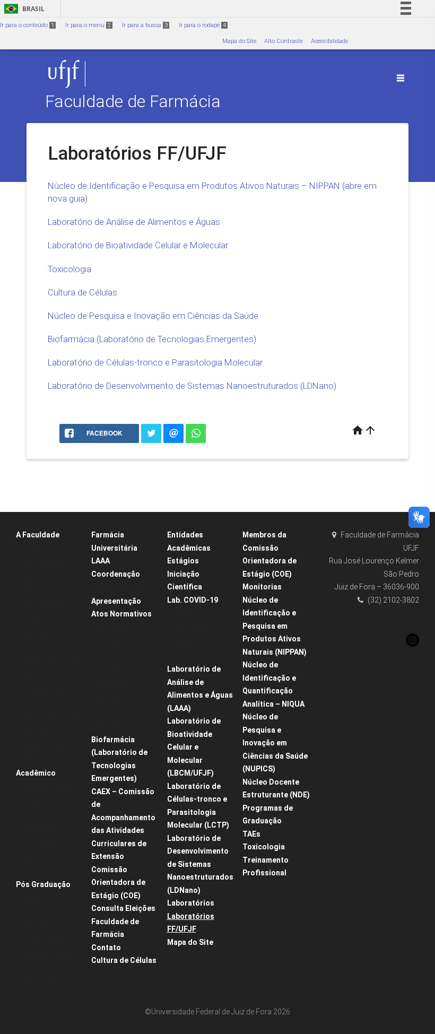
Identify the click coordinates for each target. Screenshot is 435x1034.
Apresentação (116, 601)
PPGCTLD (34, 912)
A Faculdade (37, 535)
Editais (30, 703)
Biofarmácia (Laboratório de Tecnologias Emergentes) (152, 339)
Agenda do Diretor (46, 577)
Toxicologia (69, 269)
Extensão (33, 857)
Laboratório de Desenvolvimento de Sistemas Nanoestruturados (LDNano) (192, 385)
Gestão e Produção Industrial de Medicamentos (47, 968)
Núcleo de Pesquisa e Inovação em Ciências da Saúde (153, 315)
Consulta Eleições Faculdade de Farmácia (123, 921)
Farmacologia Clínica (51, 940)
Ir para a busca (145, 25)
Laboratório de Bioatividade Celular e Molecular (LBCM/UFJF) (194, 747)
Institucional (38, 548)
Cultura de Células (82, 292)
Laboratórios (38, 618)
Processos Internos (47, 745)
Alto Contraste (283, 41)
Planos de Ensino (120, 587)
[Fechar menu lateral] (400, 78)
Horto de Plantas (44, 605)
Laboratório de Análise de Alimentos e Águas (134, 221)
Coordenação (115, 574)
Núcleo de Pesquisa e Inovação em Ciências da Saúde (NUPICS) (275, 742)
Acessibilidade (329, 41)
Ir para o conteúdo (27, 25)
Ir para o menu (88, 25)
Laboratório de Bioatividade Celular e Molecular (138, 245)
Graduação (37, 814)
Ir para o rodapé (202, 25)
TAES (28, 759)
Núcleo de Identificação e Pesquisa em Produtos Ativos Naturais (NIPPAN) (274, 626)
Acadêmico (36, 773)
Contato (106, 947)
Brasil (22, 8)
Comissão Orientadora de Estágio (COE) (118, 882)
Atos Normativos (121, 614)
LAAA (100, 561)
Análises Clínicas (45, 926)
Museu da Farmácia (49, 661)
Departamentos (42, 590)
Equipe (181, 613)
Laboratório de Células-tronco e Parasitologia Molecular (155, 362)
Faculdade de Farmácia (133, 101)
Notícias (183, 656)
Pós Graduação (43, 884)
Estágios (183, 561)
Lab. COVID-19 (192, 600)
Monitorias (262, 587)
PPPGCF (32, 897)
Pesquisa (34, 870)
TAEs (251, 834)
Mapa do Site (239, 41)
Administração (41, 562)
